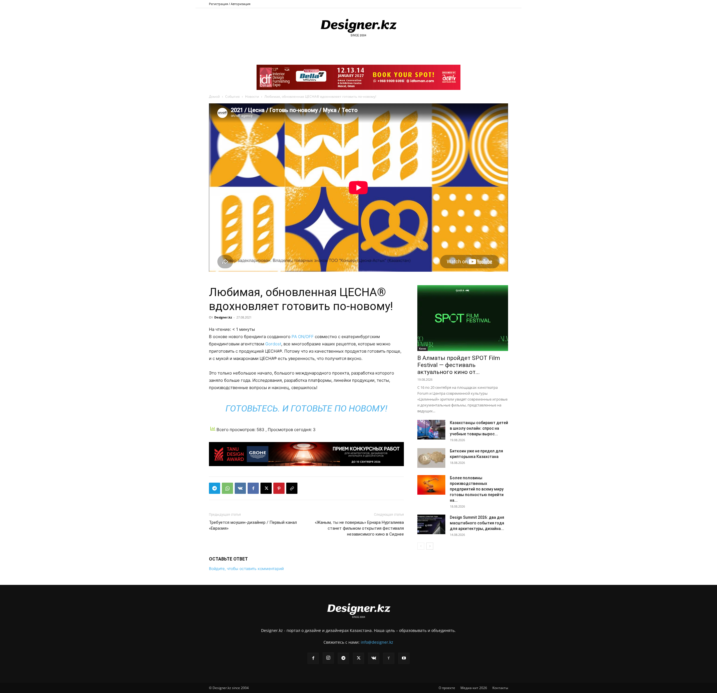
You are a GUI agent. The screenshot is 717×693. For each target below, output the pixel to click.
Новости (252, 96)
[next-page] (429, 546)
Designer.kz (223, 317)
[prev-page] (420, 546)
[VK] (240, 488)
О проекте (447, 687)
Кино (422, 348)
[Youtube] (403, 658)
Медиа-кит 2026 (473, 687)
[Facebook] (253, 488)
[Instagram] (328, 658)
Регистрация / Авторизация (229, 4)
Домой (214, 96)
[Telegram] (214, 488)
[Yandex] (388, 658)
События (232, 96)
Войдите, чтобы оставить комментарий (246, 568)
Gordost (273, 343)
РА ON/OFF (302, 336)
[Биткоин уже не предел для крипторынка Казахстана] (431, 458)
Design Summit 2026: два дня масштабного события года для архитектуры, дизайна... (477, 523)
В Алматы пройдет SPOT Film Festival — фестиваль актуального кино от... (458, 365)
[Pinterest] (279, 488)
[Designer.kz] (358, 26)
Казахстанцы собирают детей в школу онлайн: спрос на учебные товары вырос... (479, 428)
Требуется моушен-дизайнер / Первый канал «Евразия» (253, 525)
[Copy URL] (291, 488)
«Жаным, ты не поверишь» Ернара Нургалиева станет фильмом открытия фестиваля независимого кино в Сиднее (359, 528)
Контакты (500, 687)
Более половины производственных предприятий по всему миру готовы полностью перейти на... (477, 489)
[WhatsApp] (227, 488)
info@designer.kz (377, 642)
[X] (266, 488)
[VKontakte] (373, 658)
